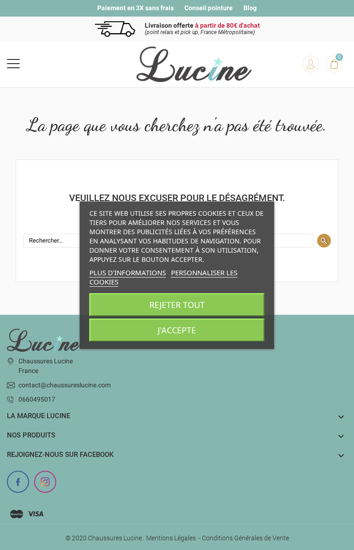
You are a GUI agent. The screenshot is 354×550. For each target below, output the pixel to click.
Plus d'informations (127, 272)
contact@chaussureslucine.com (64, 385)
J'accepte (177, 330)
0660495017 (36, 399)
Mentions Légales (171, 538)
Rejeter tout (177, 304)
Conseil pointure (208, 8)
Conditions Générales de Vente (245, 538)
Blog (250, 8)
